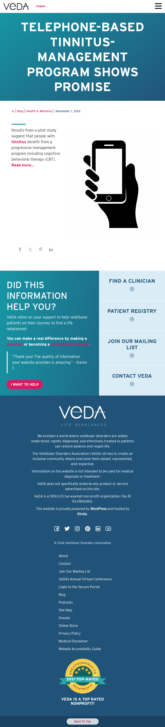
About (63, 556)
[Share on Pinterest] (40, 249)
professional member (70, 344)
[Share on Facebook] (20, 249)
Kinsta (82, 514)
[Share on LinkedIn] (51, 249)
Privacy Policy (70, 633)
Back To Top (82, 721)
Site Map (65, 610)
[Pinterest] (87, 530)
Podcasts (66, 602)
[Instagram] (77, 530)
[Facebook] (56, 530)
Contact (65, 564)
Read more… (22, 165)
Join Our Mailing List (74, 571)
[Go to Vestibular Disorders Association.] (12, 111)
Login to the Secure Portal (79, 587)
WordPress (98, 509)
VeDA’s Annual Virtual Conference (85, 579)
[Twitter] (67, 530)
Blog (62, 595)
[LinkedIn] (98, 530)
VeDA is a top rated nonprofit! (82, 701)
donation (15, 344)
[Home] (16, 6)
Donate (64, 618)
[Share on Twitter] (30, 249)
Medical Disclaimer (73, 641)
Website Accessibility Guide (80, 649)
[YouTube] (108, 530)
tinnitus (18, 142)
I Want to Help (25, 384)
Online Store (68, 626)
